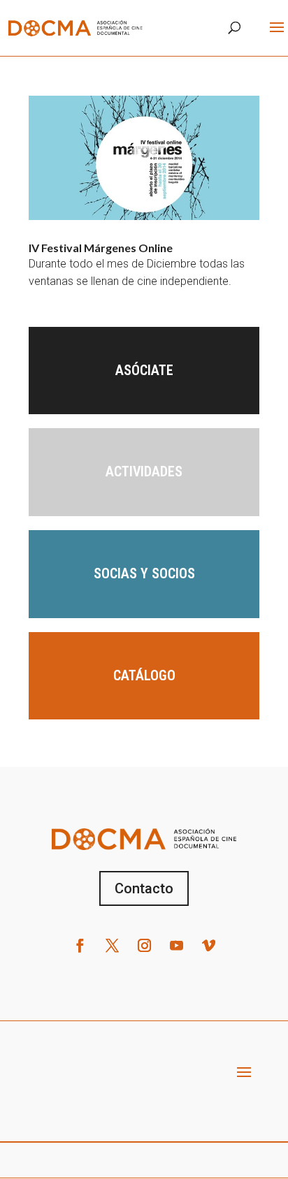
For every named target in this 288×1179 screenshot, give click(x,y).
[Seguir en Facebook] (79, 945)
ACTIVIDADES (144, 471)
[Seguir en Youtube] (176, 945)
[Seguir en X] (112, 945)
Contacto (144, 888)
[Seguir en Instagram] (144, 945)
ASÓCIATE (144, 370)
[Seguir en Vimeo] (208, 945)
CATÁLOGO (144, 675)
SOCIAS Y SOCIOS (144, 573)
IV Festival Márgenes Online (101, 247)
